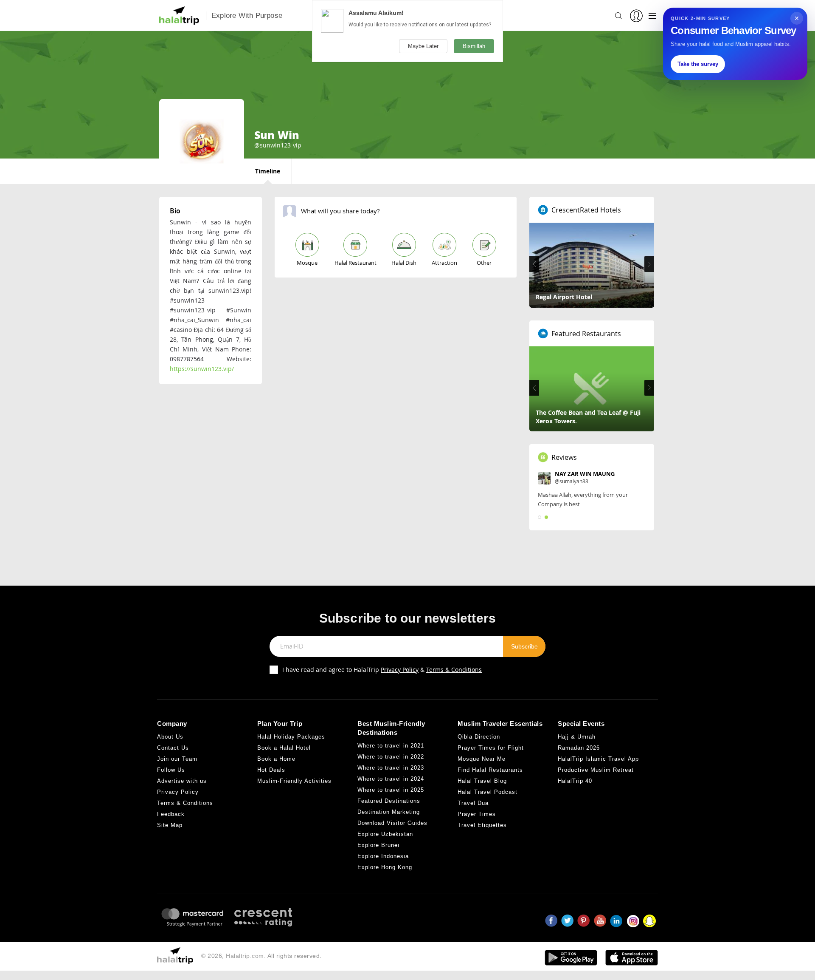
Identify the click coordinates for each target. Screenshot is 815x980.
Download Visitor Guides (392, 823)
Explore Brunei (378, 845)
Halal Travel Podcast (487, 792)
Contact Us (173, 748)
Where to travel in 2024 (390, 779)
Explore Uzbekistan (385, 834)
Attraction (444, 262)
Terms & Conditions (454, 670)
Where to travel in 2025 (390, 790)
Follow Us (171, 770)
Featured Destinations (388, 801)
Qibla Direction (479, 737)
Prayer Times (477, 814)
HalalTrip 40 (575, 781)
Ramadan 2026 (579, 748)
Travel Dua (473, 803)
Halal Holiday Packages (291, 737)
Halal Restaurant (355, 262)
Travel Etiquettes (482, 825)
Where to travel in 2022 (390, 756)
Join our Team (177, 759)
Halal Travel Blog (482, 781)
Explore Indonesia (383, 856)
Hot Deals (271, 770)
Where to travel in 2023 (390, 768)
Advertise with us (182, 781)
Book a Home (276, 759)
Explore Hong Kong (384, 867)
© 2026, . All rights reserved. (261, 955)
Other (484, 262)
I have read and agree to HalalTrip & (382, 670)
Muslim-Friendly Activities (294, 781)
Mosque (307, 262)
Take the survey (697, 64)
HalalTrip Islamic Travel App (598, 759)
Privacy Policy (400, 670)
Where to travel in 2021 (390, 745)
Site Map (170, 825)
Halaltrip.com (245, 955)
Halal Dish (403, 262)
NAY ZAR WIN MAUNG (585, 474)
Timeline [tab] (267, 171)
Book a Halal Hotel (284, 748)
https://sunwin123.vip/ (202, 369)
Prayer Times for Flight (491, 748)
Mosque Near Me (482, 759)
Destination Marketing (388, 812)
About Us (170, 737)
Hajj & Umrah (577, 737)
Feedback (171, 814)
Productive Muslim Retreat (596, 770)
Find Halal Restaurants (490, 770)
